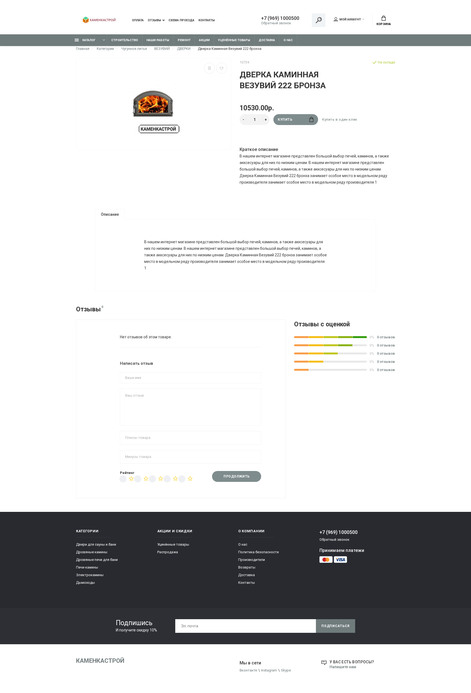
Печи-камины (87, 567)
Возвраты (246, 567)
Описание (110, 214)
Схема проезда (181, 20)
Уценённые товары (234, 40)
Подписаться (335, 626)
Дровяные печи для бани (97, 560)
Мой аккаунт (350, 19)
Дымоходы (85, 582)
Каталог (88, 40)
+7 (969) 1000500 (280, 18)
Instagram (269, 670)
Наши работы (157, 40)
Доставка (267, 40)
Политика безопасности (258, 552)
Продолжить (237, 476)
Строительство (124, 40)
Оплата (138, 20)
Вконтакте (248, 670)
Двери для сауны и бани (96, 544)
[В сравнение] (209, 68)
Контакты (206, 20)
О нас (288, 40)
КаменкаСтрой (100, 660)
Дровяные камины (91, 552)
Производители (251, 560)
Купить (285, 119)
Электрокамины (90, 575)
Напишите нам (343, 667)
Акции (204, 40)
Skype (286, 670)
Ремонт (184, 40)
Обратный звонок (276, 23)
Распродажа (167, 552)
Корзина (383, 24)
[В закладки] (221, 68)
